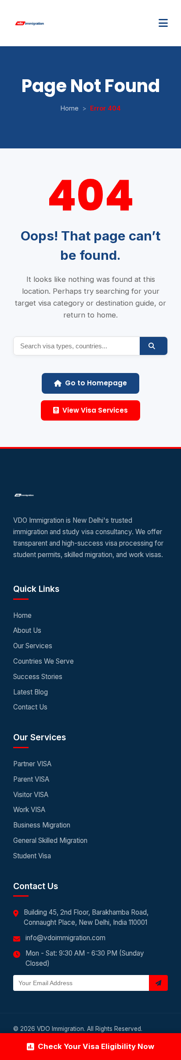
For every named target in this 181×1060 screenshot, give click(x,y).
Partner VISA (32, 764)
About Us (27, 630)
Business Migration (41, 825)
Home (70, 108)
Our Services (32, 646)
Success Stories (37, 676)
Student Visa (32, 856)
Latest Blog (30, 692)
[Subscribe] (158, 983)
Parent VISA (31, 779)
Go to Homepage (96, 383)
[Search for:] (77, 346)
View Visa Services (95, 410)
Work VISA (29, 809)
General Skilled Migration (50, 840)
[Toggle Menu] (163, 23)
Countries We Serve (43, 661)
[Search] (153, 346)
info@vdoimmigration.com (65, 938)
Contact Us (30, 707)
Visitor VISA (30, 794)
